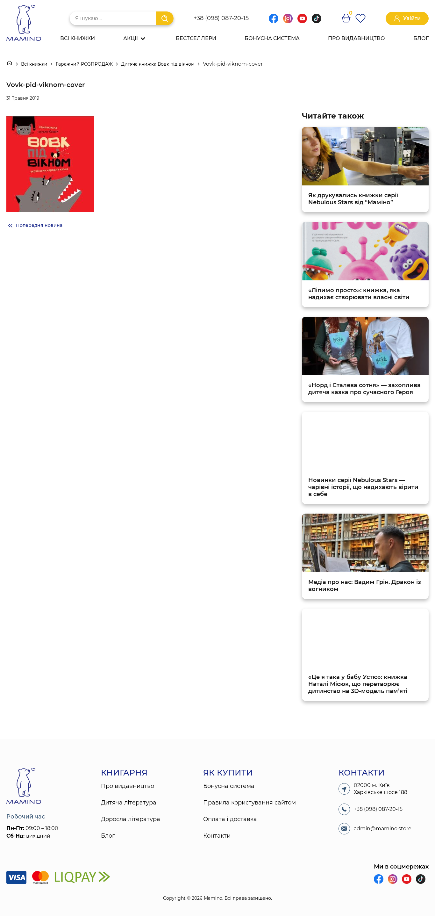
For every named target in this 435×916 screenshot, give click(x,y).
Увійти (412, 18)
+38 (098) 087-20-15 (221, 18)
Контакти (217, 835)
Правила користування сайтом (249, 802)
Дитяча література (128, 802)
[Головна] (9, 64)
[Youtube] (302, 21)
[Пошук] (165, 18)
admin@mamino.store (382, 829)
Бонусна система (272, 38)
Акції (130, 38)
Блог (421, 38)
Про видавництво (356, 38)
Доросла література (130, 819)
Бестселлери (196, 38)
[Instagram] (288, 21)
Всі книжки (77, 38)
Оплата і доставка (230, 819)
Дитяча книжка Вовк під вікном (158, 64)
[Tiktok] (316, 21)
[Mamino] (23, 23)
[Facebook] (273, 21)
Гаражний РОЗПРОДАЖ (84, 64)
